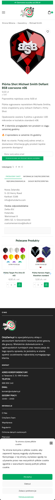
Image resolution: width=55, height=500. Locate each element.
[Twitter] (13, 167)
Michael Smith (35, 23)
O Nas (4, 413)
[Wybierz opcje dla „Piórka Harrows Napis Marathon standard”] (46, 284)
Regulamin (6, 427)
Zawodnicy (22, 23)
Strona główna (8, 23)
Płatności (6, 437)
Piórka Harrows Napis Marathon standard (41, 274)
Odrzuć (27, 484)
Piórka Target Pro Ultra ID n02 (14, 274)
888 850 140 (7, 383)
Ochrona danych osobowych (14, 432)
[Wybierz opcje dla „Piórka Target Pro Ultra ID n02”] (19, 284)
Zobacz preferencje (27, 491)
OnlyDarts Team (8, 417)
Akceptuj (28, 477)
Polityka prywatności (26, 497)
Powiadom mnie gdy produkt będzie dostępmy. (23, 158)
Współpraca (7, 422)
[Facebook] (16, 167)
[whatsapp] (22, 167)
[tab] (13, 176)
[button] (51, 443)
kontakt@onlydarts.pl (11, 391)
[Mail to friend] (19, 167)
